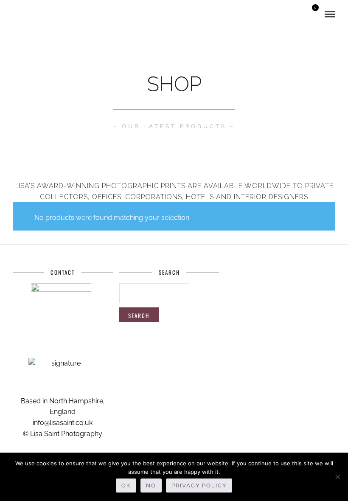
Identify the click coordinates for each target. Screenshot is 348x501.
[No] (337, 477)
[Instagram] (39, 14)
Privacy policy (199, 485)
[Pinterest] (28, 14)
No (151, 485)
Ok (126, 485)
